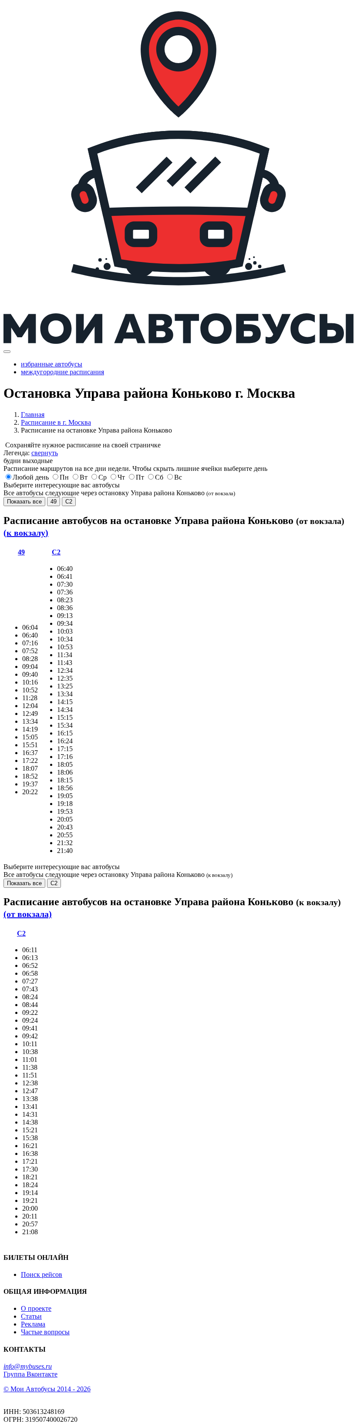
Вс (178, 477)
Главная (32, 414)
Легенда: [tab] (30, 453)
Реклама (33, 1324)
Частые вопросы (45, 1332)
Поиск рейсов (41, 1274)
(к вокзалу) (25, 532)
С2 (68, 501)
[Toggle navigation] (6, 351)
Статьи (31, 1316)
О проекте (36, 1308)
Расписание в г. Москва (56, 422)
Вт (84, 477)
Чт (121, 477)
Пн (64, 477)
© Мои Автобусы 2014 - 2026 (47, 1389)
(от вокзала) (27, 914)
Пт (140, 477)
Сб (159, 477)
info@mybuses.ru (27, 1366)
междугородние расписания (62, 372)
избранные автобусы (51, 364)
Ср (102, 477)
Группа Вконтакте (30, 1374)
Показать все (24, 501)
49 (54, 501)
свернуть (44, 453)
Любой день (31, 477)
